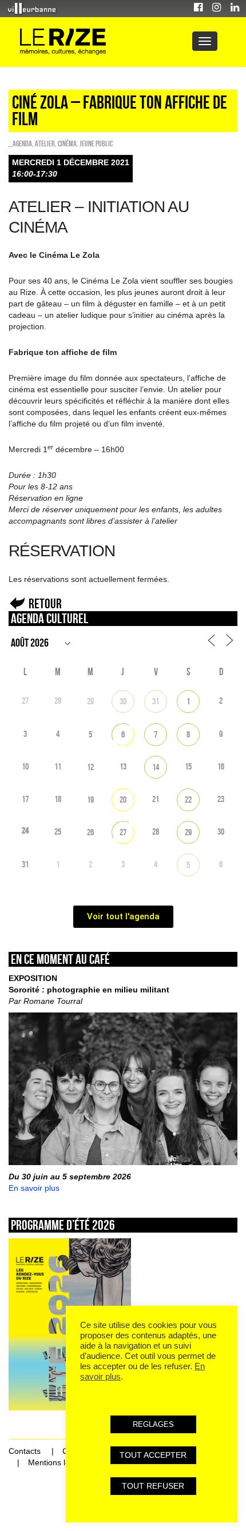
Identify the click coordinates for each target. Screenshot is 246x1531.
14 (155, 767)
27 (123, 832)
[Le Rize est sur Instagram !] (216, 9)
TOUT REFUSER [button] (153, 1485)
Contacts (25, 1451)
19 (90, 799)
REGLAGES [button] (153, 1424)
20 (123, 799)
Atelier (45, 143)
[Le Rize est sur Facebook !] (198, 9)
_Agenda (20, 143)
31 (155, 701)
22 (188, 799)
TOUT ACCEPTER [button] (153, 1455)
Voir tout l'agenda (123, 916)
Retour (45, 603)
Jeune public (96, 143)
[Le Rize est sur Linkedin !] (235, 9)
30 (123, 701)
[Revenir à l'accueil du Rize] (63, 42)
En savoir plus (34, 1188)
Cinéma (67, 143)
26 (90, 832)
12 (90, 767)
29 (90, 701)
